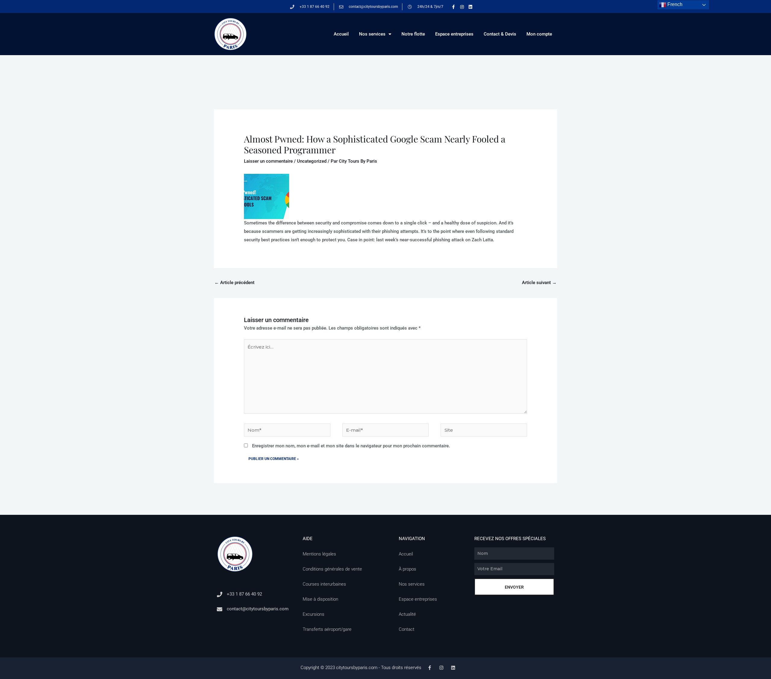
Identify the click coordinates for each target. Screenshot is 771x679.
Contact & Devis (500, 34)
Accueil (341, 34)
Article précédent (234, 282)
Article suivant (539, 282)
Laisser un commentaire (268, 161)
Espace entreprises (454, 34)
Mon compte (539, 34)
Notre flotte (413, 34)
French (674, 4)
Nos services (372, 34)
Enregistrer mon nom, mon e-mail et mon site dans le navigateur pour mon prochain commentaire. (351, 446)
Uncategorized (311, 161)
